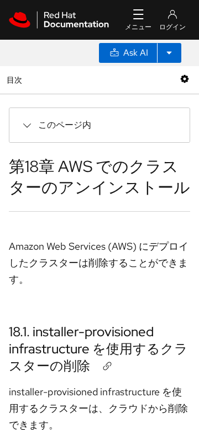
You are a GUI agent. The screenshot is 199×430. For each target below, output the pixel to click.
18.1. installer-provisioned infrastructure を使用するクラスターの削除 (98, 348)
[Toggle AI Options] (169, 53)
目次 (15, 79)
